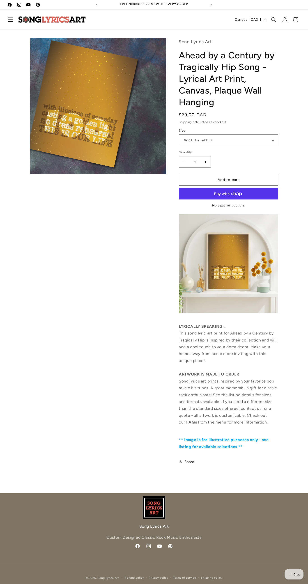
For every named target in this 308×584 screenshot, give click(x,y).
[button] (10, 19)
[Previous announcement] (97, 4)
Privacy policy (158, 577)
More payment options (228, 205)
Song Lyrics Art (108, 577)
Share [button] (189, 462)
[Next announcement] (211, 4)
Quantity (185, 152)
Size (182, 130)
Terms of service (184, 577)
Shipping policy (212, 577)
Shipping (185, 122)
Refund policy (134, 577)
